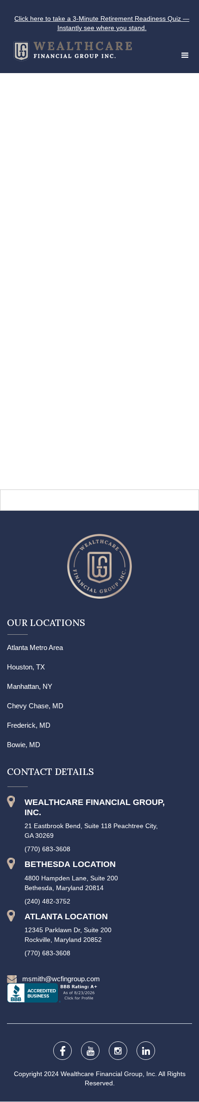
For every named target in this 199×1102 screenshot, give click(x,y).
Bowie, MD (23, 745)
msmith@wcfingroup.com (61, 979)
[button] (185, 55)
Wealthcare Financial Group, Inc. (109, 1073)
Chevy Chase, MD (35, 706)
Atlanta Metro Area (35, 647)
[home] (66, 49)
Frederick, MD (28, 725)
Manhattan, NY (29, 686)
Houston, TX (26, 667)
